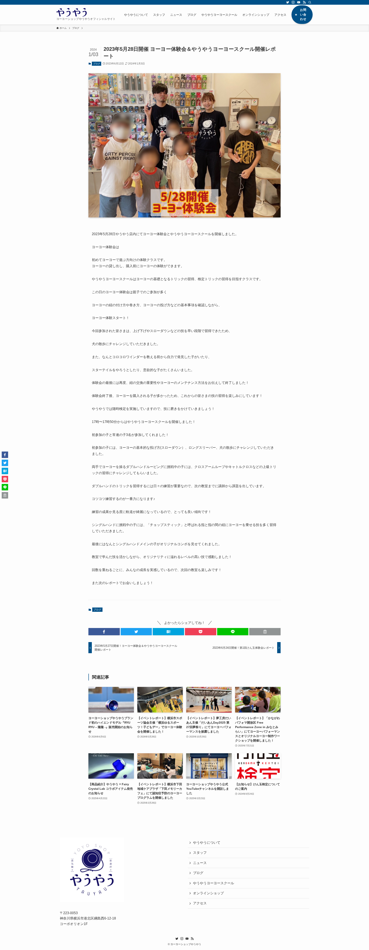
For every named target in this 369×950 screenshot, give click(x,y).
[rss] (304, 2)
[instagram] (293, 2)
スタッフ (200, 852)
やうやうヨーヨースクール (213, 883)
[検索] (310, 2)
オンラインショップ (208, 893)
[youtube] (299, 2)
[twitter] (287, 2)
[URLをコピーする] (265, 631)
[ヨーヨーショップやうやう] (71, 12)
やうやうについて (206, 842)
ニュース (200, 863)
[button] (104, 631)
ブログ (96, 63)
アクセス (200, 903)
